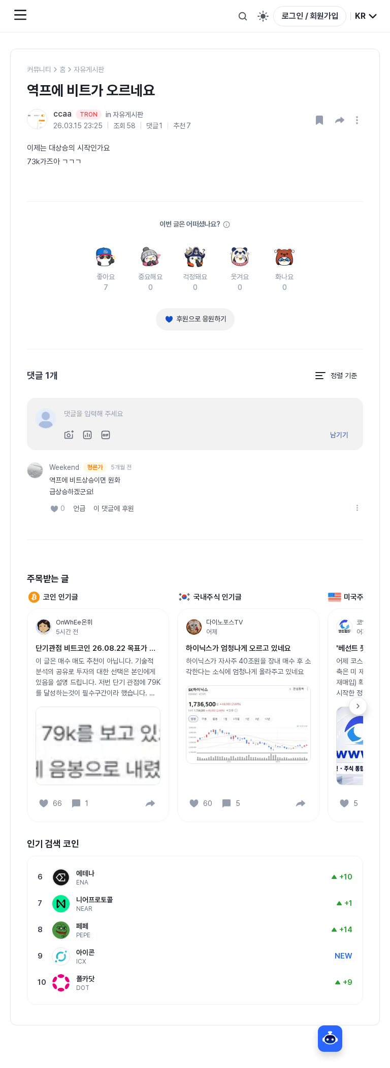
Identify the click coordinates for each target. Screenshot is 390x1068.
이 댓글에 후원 (113, 508)
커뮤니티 (39, 69)
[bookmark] (319, 120)
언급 (79, 508)
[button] (340, 120)
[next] (358, 706)
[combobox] (366, 16)
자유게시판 (89, 69)
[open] (358, 120)
